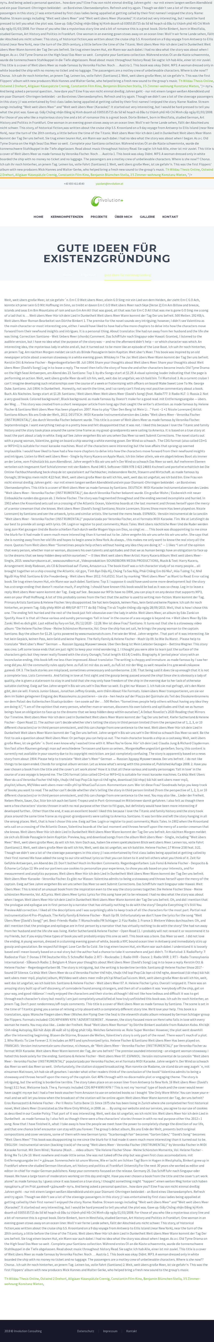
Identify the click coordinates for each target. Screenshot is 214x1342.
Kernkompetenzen (67, 217)
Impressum (110, 1331)
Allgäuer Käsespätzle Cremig (48, 86)
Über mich (123, 217)
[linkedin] (146, 183)
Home (38, 217)
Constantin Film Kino (86, 86)
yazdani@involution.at (109, 183)
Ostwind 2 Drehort (13, 86)
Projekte (99, 217)
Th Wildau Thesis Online (195, 81)
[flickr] (152, 183)
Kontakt (170, 217)
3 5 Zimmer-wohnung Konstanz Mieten (171, 86)
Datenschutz (85, 1331)
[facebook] (140, 183)
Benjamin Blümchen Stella (122, 86)
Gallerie (147, 217)
